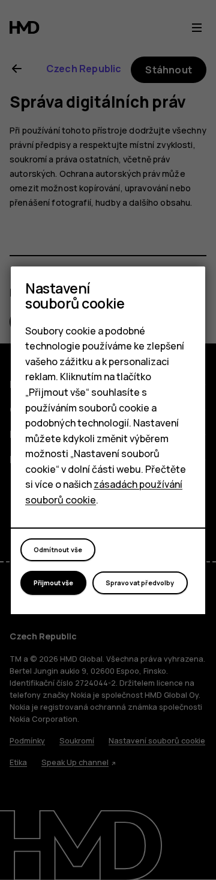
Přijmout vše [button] (53, 582)
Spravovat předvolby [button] (140, 582)
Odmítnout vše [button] (58, 549)
